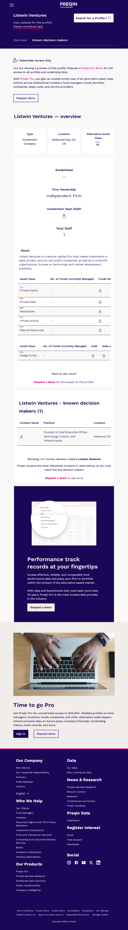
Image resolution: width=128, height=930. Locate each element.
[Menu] (12, 5)
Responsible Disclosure (77, 915)
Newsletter (73, 844)
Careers (20, 786)
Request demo (25, 98)
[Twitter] (91, 862)
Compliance (88, 911)
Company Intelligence (28, 890)
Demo (70, 835)
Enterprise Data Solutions (31, 880)
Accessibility (73, 911)
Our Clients (22, 808)
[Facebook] (76, 862)
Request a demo (44, 382)
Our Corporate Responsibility (32, 772)
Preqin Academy (76, 805)
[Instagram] (69, 862)
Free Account (74, 839)
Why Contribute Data (79, 772)
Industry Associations (28, 856)
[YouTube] (84, 862)
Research (72, 796)
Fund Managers (25, 813)
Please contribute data (28, 26)
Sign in (20, 733)
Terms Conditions (25, 911)
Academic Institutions (28, 852)
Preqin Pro (27, 78)
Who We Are (23, 767)
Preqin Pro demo (92, 68)
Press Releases (24, 781)
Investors (21, 817)
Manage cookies (100, 915)
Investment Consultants (30, 830)
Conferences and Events (81, 801)
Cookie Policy (58, 911)
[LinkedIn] (98, 862)
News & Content (76, 791)
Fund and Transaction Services (34, 835)
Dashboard (73, 820)
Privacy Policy (42, 911)
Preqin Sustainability (28, 885)
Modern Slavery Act (26, 915)
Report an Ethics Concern (51, 915)
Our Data (72, 767)
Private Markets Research (30, 876)
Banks (19, 847)
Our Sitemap (102, 911)
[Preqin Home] (68, 5)
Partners (21, 777)
